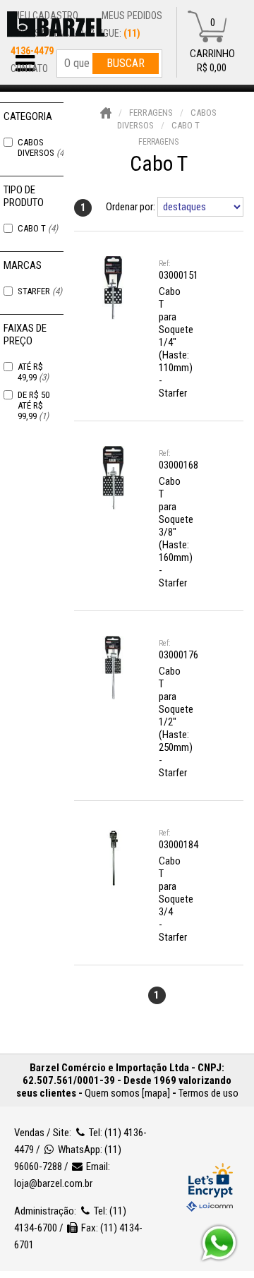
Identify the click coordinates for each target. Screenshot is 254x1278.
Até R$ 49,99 (33, 371)
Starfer (40, 291)
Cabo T (38, 228)
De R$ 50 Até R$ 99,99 (33, 405)
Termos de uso (208, 1093)
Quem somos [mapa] (127, 1093)
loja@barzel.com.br (53, 1183)
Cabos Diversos (42, 147)
